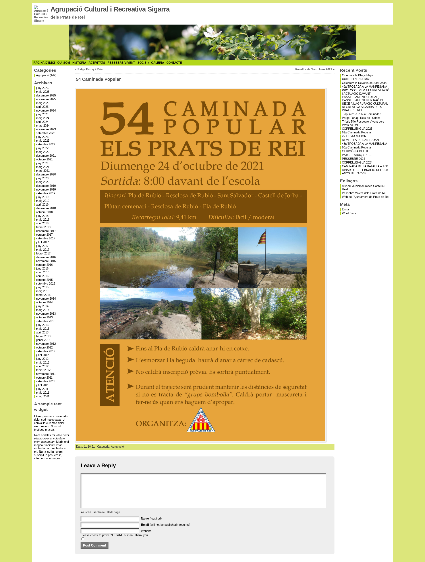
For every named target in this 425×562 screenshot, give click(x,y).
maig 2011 (42, 392)
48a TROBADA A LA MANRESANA (364, 143)
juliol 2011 (42, 385)
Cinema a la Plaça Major (357, 75)
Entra (345, 209)
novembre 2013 (46, 313)
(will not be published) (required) (165, 524)
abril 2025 (42, 106)
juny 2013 (42, 325)
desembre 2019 (46, 185)
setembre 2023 (45, 133)
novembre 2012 (46, 343)
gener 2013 (43, 340)
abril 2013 (42, 332)
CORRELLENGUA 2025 (357, 128)
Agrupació (42, 75)
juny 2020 (42, 178)
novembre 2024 (46, 110)
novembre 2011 (46, 373)
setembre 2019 (45, 193)
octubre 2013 (44, 317)
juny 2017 (42, 246)
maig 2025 (42, 103)
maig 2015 (42, 291)
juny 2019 (42, 197)
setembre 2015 (45, 283)
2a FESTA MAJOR (354, 136)
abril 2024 (42, 121)
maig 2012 (42, 362)
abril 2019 (42, 204)
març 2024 (43, 125)
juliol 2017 (42, 242)
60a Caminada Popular (356, 147)
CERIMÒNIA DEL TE (355, 151)
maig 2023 (42, 140)
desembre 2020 (46, 174)
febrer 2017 (43, 253)
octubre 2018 (44, 212)
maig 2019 (42, 200)
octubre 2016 (44, 264)
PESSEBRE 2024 (353, 158)
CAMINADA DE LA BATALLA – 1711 (365, 166)
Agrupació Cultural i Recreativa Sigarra (110, 9)
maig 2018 (42, 219)
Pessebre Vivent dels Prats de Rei (364, 193)
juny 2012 (42, 358)
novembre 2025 (46, 99)
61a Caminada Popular (356, 132)
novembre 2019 (46, 189)
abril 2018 (42, 223)
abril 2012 (42, 366)
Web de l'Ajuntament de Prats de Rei (365, 196)
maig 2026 (42, 91)
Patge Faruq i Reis (90, 69)
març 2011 (42, 396)
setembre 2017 (45, 238)
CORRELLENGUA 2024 (357, 162)
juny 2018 (42, 215)
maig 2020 (42, 182)
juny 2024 (42, 114)
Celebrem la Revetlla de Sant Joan (364, 83)
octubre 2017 (44, 234)
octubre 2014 (44, 302)
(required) (151, 518)
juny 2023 (42, 137)
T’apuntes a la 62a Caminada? (361, 114)
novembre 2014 (46, 298)
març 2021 (43, 170)
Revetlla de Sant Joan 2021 (313, 69)
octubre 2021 (44, 159)
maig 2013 (42, 328)
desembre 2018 (46, 208)
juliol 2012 (42, 355)
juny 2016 (42, 268)
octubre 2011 (44, 377)
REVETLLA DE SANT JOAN (360, 140)
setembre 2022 (45, 144)
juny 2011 (42, 389)
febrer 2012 (43, 370)
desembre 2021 (46, 155)
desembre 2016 (46, 257)
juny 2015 (42, 287)
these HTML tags (108, 512)
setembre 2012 (45, 351)
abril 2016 (42, 276)
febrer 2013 (43, 336)
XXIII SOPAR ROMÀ (355, 79)
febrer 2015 (43, 294)
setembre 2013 (45, 321)
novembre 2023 (46, 129)
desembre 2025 (46, 95)
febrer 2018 (43, 227)
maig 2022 (42, 152)
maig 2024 (42, 118)
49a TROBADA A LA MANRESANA (364, 86)
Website (146, 531)
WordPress (349, 213)
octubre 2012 (44, 347)
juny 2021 (42, 163)
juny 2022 (42, 148)
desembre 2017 (46, 231)
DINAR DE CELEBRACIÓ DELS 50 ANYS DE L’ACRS (365, 171)
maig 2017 (42, 249)
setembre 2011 (45, 381)
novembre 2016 (46, 261)
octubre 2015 (44, 279)
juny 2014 (42, 306)
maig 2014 (42, 310)
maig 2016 (42, 272)
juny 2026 (42, 88)
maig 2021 (42, 167)
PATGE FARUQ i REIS (356, 155)
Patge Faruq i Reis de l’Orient (361, 117)
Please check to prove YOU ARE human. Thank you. (115, 535)
